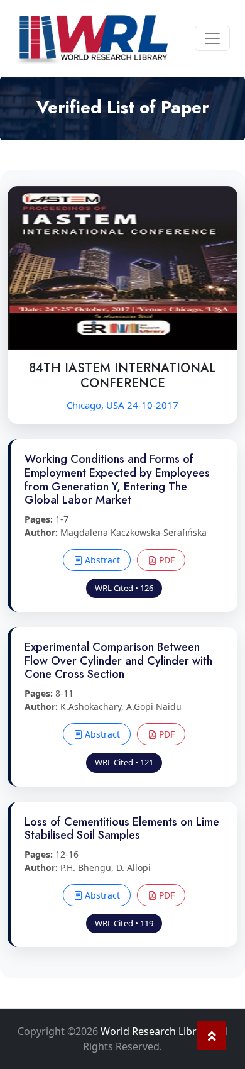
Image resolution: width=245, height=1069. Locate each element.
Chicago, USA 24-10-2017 (122, 405)
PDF (165, 560)
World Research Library (156, 1031)
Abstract (101, 560)
